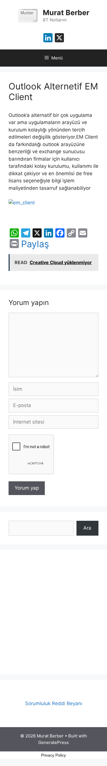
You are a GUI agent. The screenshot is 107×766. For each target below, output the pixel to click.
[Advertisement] (53, 612)
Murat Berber (66, 12)
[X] (59, 38)
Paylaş (35, 244)
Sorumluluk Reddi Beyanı (53, 703)
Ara (87, 528)
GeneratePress (53, 742)
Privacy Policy (53, 755)
